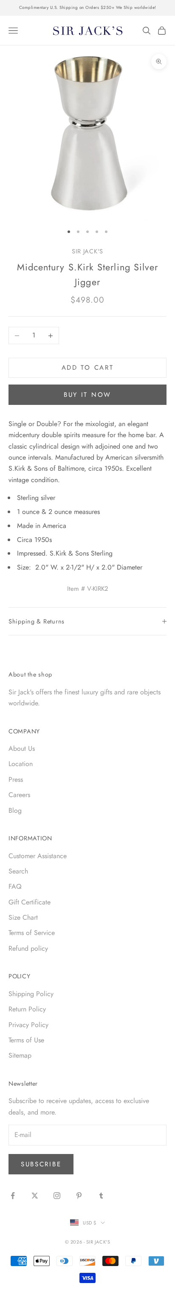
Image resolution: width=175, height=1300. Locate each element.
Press (15, 779)
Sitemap (19, 1055)
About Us (21, 748)
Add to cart (88, 367)
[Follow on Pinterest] (79, 1195)
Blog (15, 810)
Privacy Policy (28, 1025)
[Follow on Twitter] (35, 1195)
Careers (19, 795)
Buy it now (87, 394)
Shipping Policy (31, 994)
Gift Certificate (29, 902)
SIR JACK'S (87, 251)
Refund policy (28, 948)
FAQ (15, 886)
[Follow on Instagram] (57, 1195)
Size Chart (23, 917)
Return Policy (27, 1009)
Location (20, 764)
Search (18, 871)
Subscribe (41, 1164)
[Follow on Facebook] (12, 1195)
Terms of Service (31, 933)
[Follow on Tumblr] (101, 1195)
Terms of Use (26, 1040)
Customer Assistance (37, 856)
